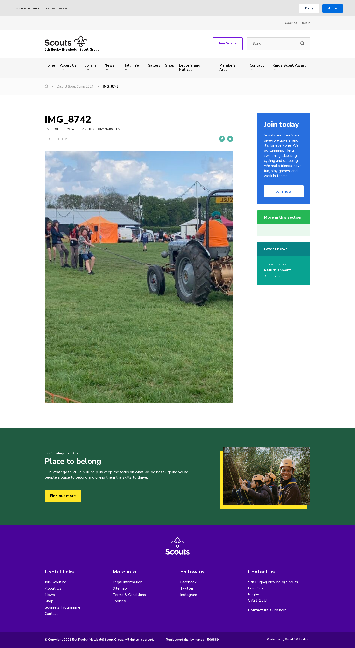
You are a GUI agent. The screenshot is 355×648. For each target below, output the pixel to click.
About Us (68, 65)
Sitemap (120, 588)
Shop (169, 65)
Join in (306, 23)
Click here (278, 610)
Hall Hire (131, 65)
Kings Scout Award (290, 65)
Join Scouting (55, 582)
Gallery (154, 65)
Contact (257, 65)
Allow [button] (332, 8)
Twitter (186, 588)
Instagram (188, 594)
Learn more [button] (58, 8)
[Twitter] (230, 139)
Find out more (63, 495)
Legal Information (127, 582)
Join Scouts (228, 43)
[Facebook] (222, 139)
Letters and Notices (189, 67)
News (109, 65)
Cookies (291, 23)
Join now (284, 191)
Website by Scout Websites (288, 639)
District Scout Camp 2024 (75, 86)
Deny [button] (309, 8)
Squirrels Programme (62, 607)
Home (50, 65)
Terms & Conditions (129, 594)
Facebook (188, 582)
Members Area (227, 67)
